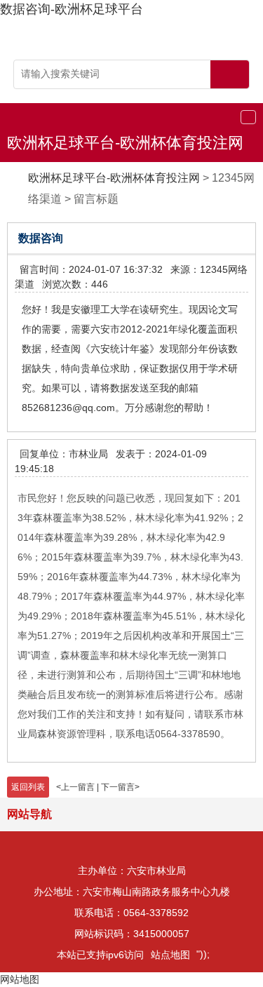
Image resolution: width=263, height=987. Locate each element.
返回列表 (28, 787)
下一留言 (118, 787)
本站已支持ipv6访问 (100, 954)
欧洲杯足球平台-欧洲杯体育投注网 (125, 143)
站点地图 (170, 954)
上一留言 (78, 787)
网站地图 (19, 979)
